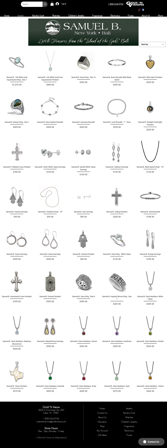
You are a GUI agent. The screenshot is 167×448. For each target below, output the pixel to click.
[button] (52, 4)
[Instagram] (139, 10)
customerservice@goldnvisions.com (51, 421)
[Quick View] (16, 62)
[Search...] (45, 4)
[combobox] (153, 44)
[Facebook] (143, 10)
